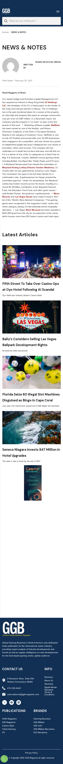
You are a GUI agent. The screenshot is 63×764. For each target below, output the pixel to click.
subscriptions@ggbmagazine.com (23, 694)
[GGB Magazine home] (6, 11)
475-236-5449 (14, 688)
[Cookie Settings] (4, 759)
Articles (5, 32)
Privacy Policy (31, 753)
